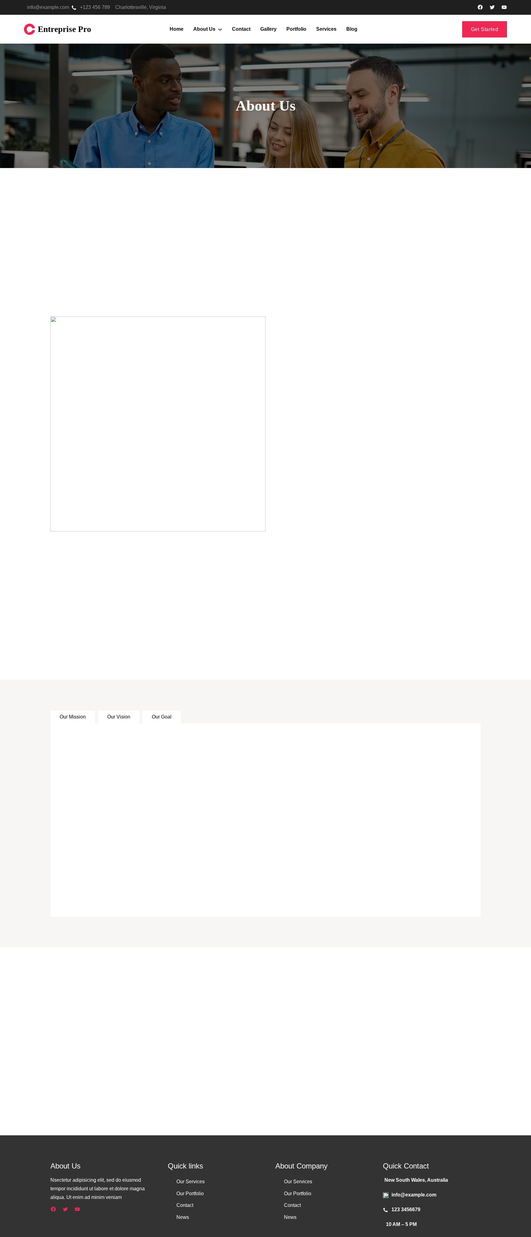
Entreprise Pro (64, 29)
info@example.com (48, 7)
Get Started (484, 29)
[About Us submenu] (220, 29)
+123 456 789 (95, 7)
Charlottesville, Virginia (140, 7)
